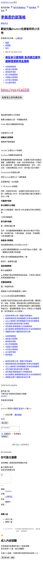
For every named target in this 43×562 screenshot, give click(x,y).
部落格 (8, 45)
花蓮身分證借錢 (11, 77)
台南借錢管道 (10, 67)
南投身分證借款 (11, 69)
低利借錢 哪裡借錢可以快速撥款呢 (18, 326)
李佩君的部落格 (13, 17)
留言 (20, 408)
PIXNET (10, 529)
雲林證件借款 (10, 72)
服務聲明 (24, 531)
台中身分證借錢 (11, 80)
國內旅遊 (18, 415)
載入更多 (4, 423)
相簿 (7, 43)
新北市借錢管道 (11, 75)
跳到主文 (4, 23)
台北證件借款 (10, 83)
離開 (12, 557)
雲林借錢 (8, 355)
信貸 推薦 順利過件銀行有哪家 (17, 324)
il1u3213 (4, 396)
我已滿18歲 (5, 557)
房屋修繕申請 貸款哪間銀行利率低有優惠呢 (22, 318)
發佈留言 (4, 436)
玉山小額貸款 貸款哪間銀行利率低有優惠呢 (22, 321)
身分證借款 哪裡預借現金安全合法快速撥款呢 (23, 329)
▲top (3, 419)
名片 (7, 48)
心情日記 (18, 38)
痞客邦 (16, 408)
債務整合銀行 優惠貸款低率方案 (17, 332)
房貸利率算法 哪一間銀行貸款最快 (18, 316)
